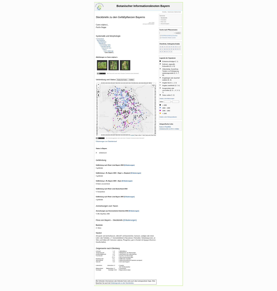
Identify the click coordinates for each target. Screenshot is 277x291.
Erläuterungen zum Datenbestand (106, 141)
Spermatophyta (101, 40)
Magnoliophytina (102, 42)
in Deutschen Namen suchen (168, 37)
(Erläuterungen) (129, 165)
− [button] (98, 87)
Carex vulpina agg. (109, 51)
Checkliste (163, 19)
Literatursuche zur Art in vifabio (169, 129)
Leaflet (132, 135)
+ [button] (98, 84)
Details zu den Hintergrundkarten (168, 117)
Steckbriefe (164, 17)
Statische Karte (122, 80)
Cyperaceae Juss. (106, 48)
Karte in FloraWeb (165, 127)
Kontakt (164, 12)
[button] (98, 91)
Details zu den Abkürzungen (166, 98)
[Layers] (153, 85)
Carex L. (105, 49)
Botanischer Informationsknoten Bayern (143, 6)
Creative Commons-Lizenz (127, 73)
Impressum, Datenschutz (174, 12)
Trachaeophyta (100, 38)
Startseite (162, 16)
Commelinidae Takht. (105, 45)
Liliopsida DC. (102, 43)
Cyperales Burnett (105, 46)
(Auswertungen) (165, 23)
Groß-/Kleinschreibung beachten (169, 35)
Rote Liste (163, 21)
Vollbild (131, 80)
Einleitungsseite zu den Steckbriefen (122, 283)
